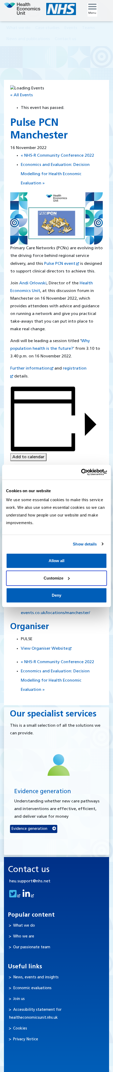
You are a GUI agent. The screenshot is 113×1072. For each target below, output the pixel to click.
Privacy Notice (25, 1039)
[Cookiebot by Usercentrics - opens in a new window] (84, 472)
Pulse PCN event (59, 264)
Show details (85, 544)
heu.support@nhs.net (29, 881)
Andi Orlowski (33, 283)
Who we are (23, 937)
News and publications (28, 39)
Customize (53, 578)
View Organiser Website (44, 649)
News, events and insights (36, 977)
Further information (30, 368)
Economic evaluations (32, 988)
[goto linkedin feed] (27, 896)
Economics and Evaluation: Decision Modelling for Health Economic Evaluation (55, 174)
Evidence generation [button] (29, 829)
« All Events (21, 95)
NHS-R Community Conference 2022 (57, 156)
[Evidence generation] (58, 765)
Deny (56, 595)
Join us (19, 999)
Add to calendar (28, 457)
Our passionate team (31, 947)
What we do (24, 926)
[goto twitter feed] (14, 896)
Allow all (56, 560)
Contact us (65, 39)
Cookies (20, 1029)
